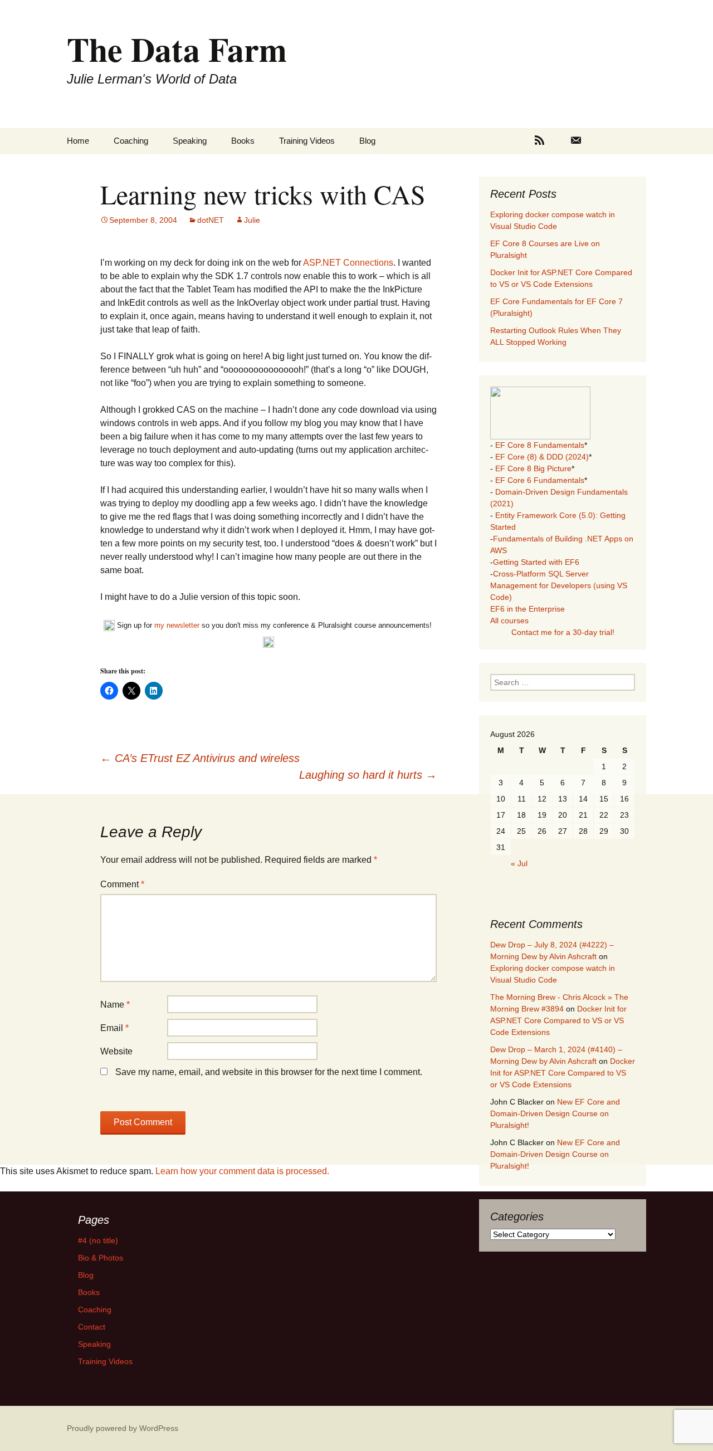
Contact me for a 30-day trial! (562, 632)
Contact (91, 1326)
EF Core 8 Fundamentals (539, 445)
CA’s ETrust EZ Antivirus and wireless (200, 758)
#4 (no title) (98, 1240)
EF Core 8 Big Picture (533, 468)
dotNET (210, 220)
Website (116, 1051)
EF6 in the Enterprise (527, 608)
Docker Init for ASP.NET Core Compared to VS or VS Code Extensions (558, 1020)
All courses (509, 620)
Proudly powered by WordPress (122, 1428)
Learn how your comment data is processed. (242, 1171)
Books (243, 140)
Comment (122, 884)
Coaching (131, 140)
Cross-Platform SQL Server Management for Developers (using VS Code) (558, 585)
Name (115, 1004)
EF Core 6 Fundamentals (539, 480)
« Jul (519, 863)
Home (78, 140)
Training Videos (307, 140)
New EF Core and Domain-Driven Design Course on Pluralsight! (555, 1113)
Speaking (190, 140)
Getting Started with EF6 (536, 562)
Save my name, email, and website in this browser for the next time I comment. (268, 1072)
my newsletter (176, 625)
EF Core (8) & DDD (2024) (542, 456)
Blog (367, 140)
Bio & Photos (100, 1257)
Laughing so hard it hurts (368, 775)
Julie (252, 220)
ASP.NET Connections (348, 262)
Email (114, 1028)
